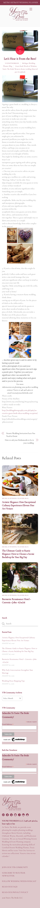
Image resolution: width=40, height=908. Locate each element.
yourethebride (12, 63)
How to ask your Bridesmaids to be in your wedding (19, 441)
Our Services (28, 850)
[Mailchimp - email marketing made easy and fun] (14, 741)
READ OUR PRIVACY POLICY (15, 892)
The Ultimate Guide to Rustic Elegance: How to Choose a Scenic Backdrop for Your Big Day (18, 554)
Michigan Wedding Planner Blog (15, 498)
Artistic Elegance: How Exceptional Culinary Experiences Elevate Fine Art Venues (19, 505)
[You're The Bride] (11, 810)
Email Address (7, 724)
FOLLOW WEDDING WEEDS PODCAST (19, 881)
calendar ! (5, 856)
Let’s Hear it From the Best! (20, 59)
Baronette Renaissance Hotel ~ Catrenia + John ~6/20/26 (16, 600)
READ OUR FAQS (9, 886)
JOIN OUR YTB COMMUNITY (15, 867)
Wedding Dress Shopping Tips (13, 681)
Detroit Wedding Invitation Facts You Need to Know (20, 434)
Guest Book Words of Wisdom (25, 66)
